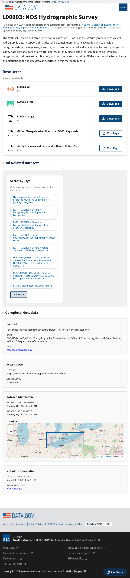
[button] (10, 427)
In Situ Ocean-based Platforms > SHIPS (32, 285)
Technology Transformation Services (74, 540)
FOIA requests (11, 558)
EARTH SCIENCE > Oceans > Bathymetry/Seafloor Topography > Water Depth (34, 237)
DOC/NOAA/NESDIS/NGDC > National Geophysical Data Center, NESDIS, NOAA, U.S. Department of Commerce (33, 275)
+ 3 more (18, 294)
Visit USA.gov (74, 571)
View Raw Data (14, 488)
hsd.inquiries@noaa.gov (19, 349)
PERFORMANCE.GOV (54, 524)
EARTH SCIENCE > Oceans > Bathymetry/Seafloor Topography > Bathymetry (30, 212)
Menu (123, 7)
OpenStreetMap (105, 456)
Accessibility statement (16, 553)
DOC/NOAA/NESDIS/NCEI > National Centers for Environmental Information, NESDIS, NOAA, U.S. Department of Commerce (33, 261)
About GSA (9, 547)
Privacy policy (76, 558)
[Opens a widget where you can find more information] (115, 572)
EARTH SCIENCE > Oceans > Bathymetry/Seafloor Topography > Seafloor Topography (30, 225)
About (5, 524)
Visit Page (113, 133)
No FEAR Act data (13, 564)
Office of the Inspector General (85, 547)
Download (113, 89)
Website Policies (35, 524)
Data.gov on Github (74, 524)
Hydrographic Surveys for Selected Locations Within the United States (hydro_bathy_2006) (31, 199)
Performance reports (80, 553)
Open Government (18, 524)
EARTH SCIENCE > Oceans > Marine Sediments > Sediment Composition (31, 249)
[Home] (21, 7)
